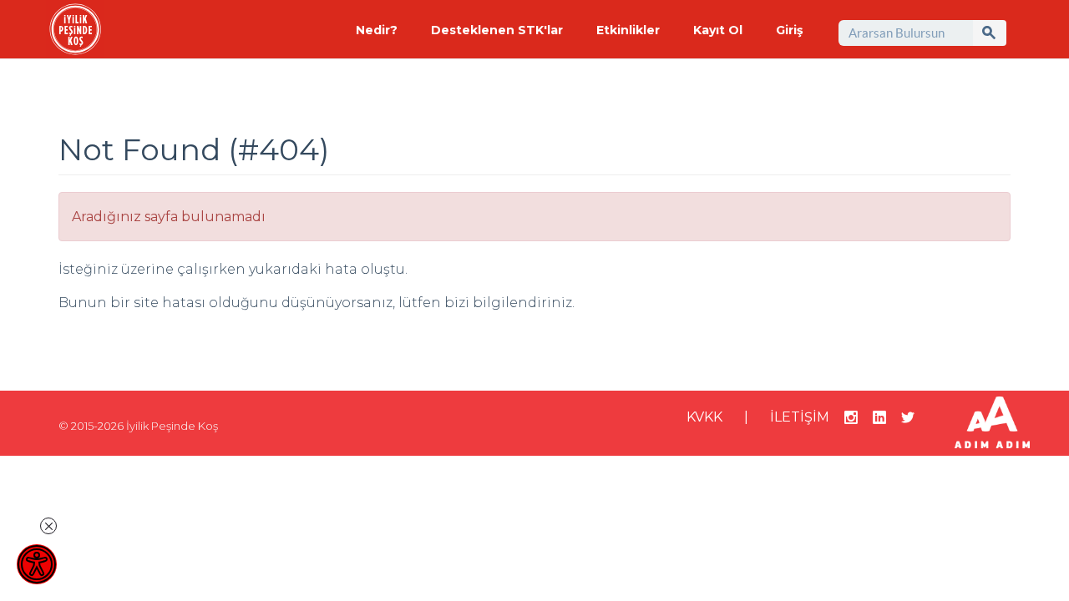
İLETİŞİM (799, 417)
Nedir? (377, 30)
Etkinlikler (628, 30)
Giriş (789, 30)
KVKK (704, 417)
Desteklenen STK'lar (497, 30)
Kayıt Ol (717, 30)
